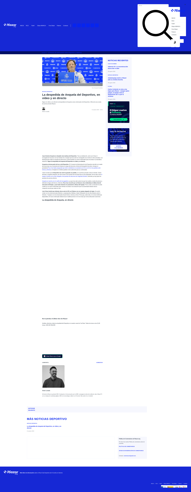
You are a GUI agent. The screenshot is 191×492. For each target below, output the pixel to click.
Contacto (65, 25)
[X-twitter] (88, 25)
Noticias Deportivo (47, 91)
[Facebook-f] (97, 25)
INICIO (22, 25)
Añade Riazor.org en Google (53, 356)
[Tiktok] (92, 25)
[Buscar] (159, 27)
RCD (27, 25)
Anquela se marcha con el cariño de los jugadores (55, 181)
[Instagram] (83, 25)
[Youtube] (74, 25)
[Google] (185, 472)
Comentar (99, 362)
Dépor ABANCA (41, 25)
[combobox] (145, 5)
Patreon (59, 25)
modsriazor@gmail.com (130, 455)
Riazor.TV (44, 52)
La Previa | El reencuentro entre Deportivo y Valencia (65, 52)
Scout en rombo (112, 63)
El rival (110, 86)
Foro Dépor (52, 25)
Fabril (32, 25)
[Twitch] (79, 25)
